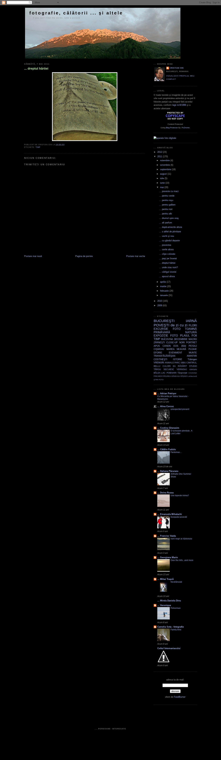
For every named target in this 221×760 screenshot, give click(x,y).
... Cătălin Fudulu (166, 449)
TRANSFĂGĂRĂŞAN (164, 356)
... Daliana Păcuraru (167, 471)
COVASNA (192, 373)
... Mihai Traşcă (165, 579)
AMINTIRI (192, 356)
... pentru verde (166, 195)
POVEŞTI (161, 325)
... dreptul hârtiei (36, 68)
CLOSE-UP (172, 342)
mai (162, 187)
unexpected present (180, 409)
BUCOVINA (167, 339)
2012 (160, 152)
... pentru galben (167, 204)
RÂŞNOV (184, 376)
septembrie (166, 169)
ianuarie (164, 295)
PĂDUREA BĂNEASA (171, 376)
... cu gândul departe (169, 240)
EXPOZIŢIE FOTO (166, 335)
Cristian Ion (177, 68)
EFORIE (158, 352)
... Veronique (164, 605)
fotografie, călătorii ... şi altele (76, 12)
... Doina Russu (165, 492)
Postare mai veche (135, 256)
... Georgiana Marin (167, 557)
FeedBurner (179, 697)
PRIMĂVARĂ (162, 332)
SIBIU (183, 362)
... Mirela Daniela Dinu (169, 600)
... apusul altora (167, 276)
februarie (164, 290)
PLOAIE (193, 349)
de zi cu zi (179, 325)
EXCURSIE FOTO (167, 328)
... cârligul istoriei (167, 272)
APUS (157, 346)
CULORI (167, 366)
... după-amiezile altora (170, 227)
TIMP (38, 147)
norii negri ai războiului (181, 538)
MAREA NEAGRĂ (176, 349)
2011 (160, 156)
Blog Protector (172, 128)
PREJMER (158, 376)
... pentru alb (165, 213)
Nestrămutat (176, 582)
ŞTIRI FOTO (159, 380)
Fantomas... (176, 452)
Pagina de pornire (84, 256)
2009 (160, 305)
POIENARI (171, 373)
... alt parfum (165, 222)
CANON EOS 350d (174, 346)
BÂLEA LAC (159, 373)
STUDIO (193, 366)
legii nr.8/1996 (179, 105)
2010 (160, 301)
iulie (162, 178)
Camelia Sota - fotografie (170, 626)
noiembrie (165, 160)
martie (163, 286)
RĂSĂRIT (182, 366)
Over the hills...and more (182, 560)
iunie (162, 183)
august (163, 174)
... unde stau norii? (168, 267)
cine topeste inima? (180, 495)
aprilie (163, 282)
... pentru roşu (166, 200)
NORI (182, 342)
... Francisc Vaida (166, 536)
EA (174, 366)
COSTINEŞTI (160, 359)
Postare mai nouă (33, 256)
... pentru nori (165, 209)
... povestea (165, 245)
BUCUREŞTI (164, 321)
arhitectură (192, 376)
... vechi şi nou (166, 236)
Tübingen (192, 359)
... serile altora (166, 249)
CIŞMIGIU (159, 349)
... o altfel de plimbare (170, 231)
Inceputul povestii (179, 517)
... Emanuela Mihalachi (169, 514)
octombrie (165, 165)
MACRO (193, 339)
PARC (177, 362)
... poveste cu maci (169, 191)
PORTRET (191, 342)
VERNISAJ (182, 369)
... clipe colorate (167, 254)
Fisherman (176, 608)
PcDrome (186, 128)
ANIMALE (169, 362)
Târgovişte (182, 373)
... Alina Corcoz (165, 406)
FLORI (193, 325)
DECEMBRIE (181, 339)
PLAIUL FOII (188, 335)
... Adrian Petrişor (166, 393)
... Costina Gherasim (168, 428)
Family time (176, 629)
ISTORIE (177, 359)
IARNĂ (191, 321)
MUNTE (193, 352)
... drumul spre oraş (169, 218)
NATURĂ (191, 332)
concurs (193, 369)
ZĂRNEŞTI (159, 342)
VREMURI (159, 362)
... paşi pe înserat (168, 258)
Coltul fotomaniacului (168, 648)
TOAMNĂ (191, 328)
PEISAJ (193, 346)
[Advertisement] (64, 247)
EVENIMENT (175, 352)
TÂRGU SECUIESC (164, 369)
